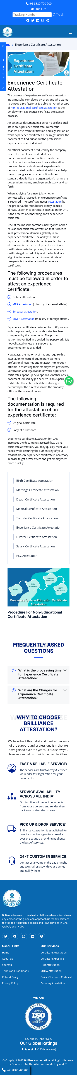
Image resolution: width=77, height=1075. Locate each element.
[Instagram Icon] (23, 936)
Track (59, 15)
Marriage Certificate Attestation (37, 490)
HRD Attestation (50, 965)
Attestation (55, 201)
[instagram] (42, 20)
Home (6, 45)
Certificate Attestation (54, 952)
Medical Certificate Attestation (36, 509)
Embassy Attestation (53, 983)
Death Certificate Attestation (35, 499)
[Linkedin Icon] (32, 936)
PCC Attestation (26, 556)
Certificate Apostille (52, 958)
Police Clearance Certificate (57, 977)
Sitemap (7, 965)
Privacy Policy (10, 983)
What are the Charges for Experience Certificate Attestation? (37, 694)
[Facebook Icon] (14, 936)
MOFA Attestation (24, 318)
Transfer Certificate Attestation (37, 518)
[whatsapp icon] (68, 380)
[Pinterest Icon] (41, 936)
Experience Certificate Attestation (38, 528)
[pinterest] (47, 20)
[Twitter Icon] (5, 936)
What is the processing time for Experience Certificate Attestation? (40, 674)
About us (7, 958)
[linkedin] (37, 20)
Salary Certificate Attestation (35, 546)
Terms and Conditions (15, 971)
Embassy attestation (25, 311)
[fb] (27, 20)
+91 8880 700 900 (40, 4)
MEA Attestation (22, 304)
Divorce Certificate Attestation (36, 537)
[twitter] (32, 20)
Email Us (40, 9)
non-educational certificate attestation (34, 107)
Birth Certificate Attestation (34, 481)
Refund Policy (10, 977)
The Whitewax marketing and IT (48, 1064)
